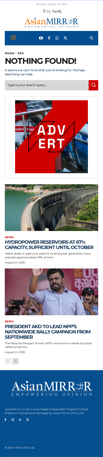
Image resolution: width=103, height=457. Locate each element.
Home (9, 53)
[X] (27, 419)
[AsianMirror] (51, 23)
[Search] (93, 85)
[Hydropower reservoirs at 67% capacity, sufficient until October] (51, 207)
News (9, 237)
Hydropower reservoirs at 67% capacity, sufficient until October (49, 244)
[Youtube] (41, 38)
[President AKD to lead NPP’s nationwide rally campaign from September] (51, 291)
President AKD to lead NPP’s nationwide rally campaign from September (47, 332)
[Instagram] (12, 419)
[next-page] (15, 361)
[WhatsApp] (57, 38)
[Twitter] (65, 38)
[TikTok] (20, 419)
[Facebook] (49, 38)
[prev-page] (8, 361)
